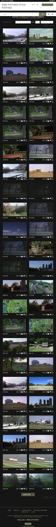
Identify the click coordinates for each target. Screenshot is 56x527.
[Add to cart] (24, 43)
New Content (26, 510)
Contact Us (25, 512)
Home (9, 510)
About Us (17, 510)
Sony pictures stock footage (14, 6)
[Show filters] (52, 14)
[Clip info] (20, 43)
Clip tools (18, 22)
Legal (33, 512)
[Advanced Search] (48, 14)
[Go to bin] (37, 5)
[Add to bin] (22, 43)
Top (28, 524)
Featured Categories (40, 510)
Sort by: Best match (46, 22)
